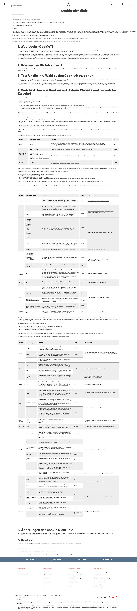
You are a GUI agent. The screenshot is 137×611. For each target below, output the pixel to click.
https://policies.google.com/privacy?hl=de (94, 407)
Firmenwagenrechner (99, 586)
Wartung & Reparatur (99, 580)
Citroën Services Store (99, 582)
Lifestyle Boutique (47, 580)
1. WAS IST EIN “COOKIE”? (17, 14)
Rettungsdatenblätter (99, 574)
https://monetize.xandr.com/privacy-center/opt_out (96, 368)
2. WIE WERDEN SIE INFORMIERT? (19, 17)
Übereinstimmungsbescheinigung (102, 578)
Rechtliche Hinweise (51, 551)
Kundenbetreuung (47, 582)
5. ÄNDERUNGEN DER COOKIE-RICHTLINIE (21, 25)
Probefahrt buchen (47, 572)
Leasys (70, 586)
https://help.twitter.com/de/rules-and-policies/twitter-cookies (98, 496)
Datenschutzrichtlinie (48, 35)
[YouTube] (113, 597)
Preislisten (45, 576)
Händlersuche (46, 578)
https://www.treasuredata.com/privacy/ (97, 311)
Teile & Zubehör (98, 576)
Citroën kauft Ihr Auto (73, 580)
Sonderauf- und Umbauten (23, 574)
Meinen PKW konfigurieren (74, 572)
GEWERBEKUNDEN (17, 5)
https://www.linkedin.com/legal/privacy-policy (94, 449)
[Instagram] (116, 597)
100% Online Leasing (73, 582)
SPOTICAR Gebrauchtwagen (75, 578)
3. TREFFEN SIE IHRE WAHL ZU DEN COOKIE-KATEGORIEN (25, 19)
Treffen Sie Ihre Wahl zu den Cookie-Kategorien (69, 41)
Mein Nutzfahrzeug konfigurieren (76, 574)
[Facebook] (109, 597)
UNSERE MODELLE (21, 568)
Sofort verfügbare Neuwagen (75, 576)
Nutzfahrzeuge (20, 572)
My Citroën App (98, 584)
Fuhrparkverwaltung (98, 588)
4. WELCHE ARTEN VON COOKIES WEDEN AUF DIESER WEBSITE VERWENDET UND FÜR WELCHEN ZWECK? (37, 22)
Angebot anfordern (47, 574)
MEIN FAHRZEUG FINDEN (74, 568)
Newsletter (45, 584)
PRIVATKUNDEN (17, 4)
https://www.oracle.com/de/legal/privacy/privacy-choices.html (98, 473)
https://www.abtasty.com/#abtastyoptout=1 (98, 201)
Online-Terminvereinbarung (100, 572)
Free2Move (71, 584)
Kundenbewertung (72, 588)
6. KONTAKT (14, 28)
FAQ (44, 586)
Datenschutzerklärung (28, 554)
